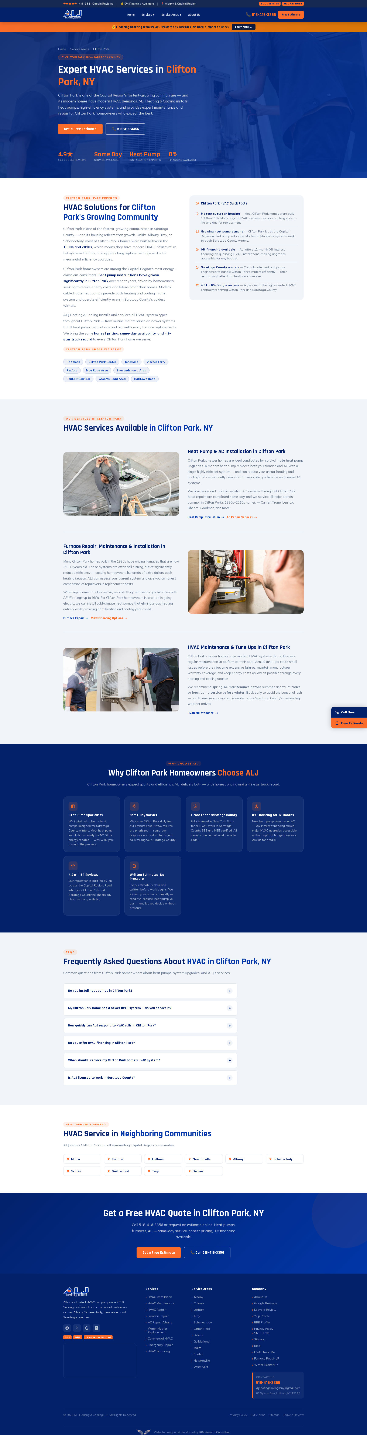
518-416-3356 (268, 1382)
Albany (238, 1159)
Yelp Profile (262, 1316)
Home (131, 15)
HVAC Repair (157, 1310)
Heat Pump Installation (204, 517)
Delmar (198, 1171)
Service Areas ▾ (171, 15)
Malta (75, 1159)
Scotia (76, 1171)
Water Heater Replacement (157, 1330)
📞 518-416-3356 (261, 14)
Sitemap (259, 1339)
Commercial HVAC (160, 1338)
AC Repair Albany (160, 1322)
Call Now (348, 712)
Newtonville (201, 1159)
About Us (194, 15)
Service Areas (79, 49)
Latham (158, 1159)
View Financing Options (107, 618)
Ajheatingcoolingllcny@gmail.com (278, 1388)
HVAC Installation (160, 1297)
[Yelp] (77, 1328)
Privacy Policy (263, 1329)
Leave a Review (265, 1310)
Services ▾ (148, 15)
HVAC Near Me (264, 1352)
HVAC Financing (159, 1351)
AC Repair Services (240, 517)
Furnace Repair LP (266, 1358)
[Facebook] (67, 1328)
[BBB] (96, 1328)
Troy (155, 1171)
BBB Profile (262, 1322)
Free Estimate (291, 15)
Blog (257, 1346)
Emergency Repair (160, 1345)
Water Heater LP (266, 1365)
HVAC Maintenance (201, 713)
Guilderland (120, 1171)
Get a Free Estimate (80, 129)
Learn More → (243, 27)
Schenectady (283, 1159)
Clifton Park (202, 1329)
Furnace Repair (73, 618)
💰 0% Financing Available (137, 3)
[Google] (86, 1328)
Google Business (265, 1303)
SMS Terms (262, 1333)
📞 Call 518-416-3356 (207, 1252)
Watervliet (201, 1367)
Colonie (117, 1159)
